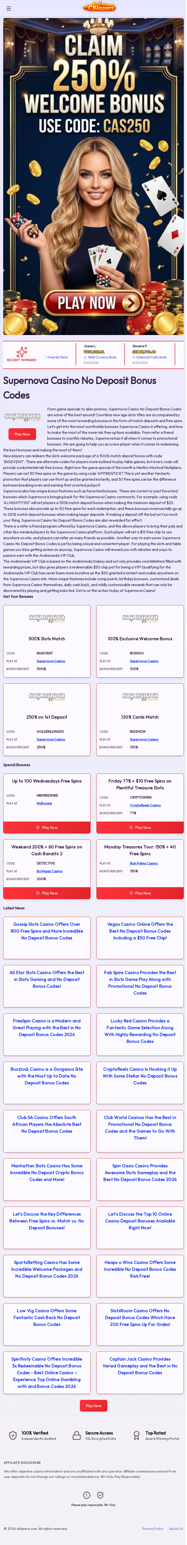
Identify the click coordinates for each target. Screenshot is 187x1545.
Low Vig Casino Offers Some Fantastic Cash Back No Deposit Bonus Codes (47, 1317)
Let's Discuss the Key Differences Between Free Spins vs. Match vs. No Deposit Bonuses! (46, 1220)
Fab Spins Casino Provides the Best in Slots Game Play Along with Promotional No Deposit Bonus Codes (140, 983)
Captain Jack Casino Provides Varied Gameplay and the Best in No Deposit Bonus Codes (140, 1365)
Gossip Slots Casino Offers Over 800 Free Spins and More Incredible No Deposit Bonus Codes (47, 931)
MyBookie (44, 803)
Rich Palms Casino (144, 863)
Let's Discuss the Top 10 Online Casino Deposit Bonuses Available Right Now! (140, 1220)
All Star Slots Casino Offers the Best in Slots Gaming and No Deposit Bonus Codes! (46, 979)
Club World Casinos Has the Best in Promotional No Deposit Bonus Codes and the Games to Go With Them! (140, 1128)
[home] (99, 13)
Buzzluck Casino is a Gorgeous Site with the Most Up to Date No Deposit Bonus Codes (47, 1076)
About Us (176, 1528)
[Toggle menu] (9, 8)
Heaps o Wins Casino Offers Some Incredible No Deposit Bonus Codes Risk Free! (140, 1269)
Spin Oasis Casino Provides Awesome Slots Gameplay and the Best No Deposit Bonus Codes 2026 (140, 1172)
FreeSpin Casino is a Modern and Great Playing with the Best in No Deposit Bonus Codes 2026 (47, 1027)
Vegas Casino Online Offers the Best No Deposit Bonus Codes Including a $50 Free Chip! (140, 931)
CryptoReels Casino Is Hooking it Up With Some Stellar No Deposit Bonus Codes (140, 1076)
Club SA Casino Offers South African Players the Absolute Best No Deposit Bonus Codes (47, 1124)
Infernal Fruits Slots (136, 357)
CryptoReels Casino (145, 805)
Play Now (22, 434)
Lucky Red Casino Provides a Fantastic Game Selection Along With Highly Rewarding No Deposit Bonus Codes (140, 1031)
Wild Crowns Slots (87, 357)
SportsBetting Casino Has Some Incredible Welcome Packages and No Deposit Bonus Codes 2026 (46, 1269)
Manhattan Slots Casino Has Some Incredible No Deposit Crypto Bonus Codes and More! (47, 1172)
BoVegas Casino (50, 871)
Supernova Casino (51, 661)
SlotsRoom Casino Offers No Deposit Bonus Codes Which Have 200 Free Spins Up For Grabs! (140, 1317)
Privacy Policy (152, 1528)
